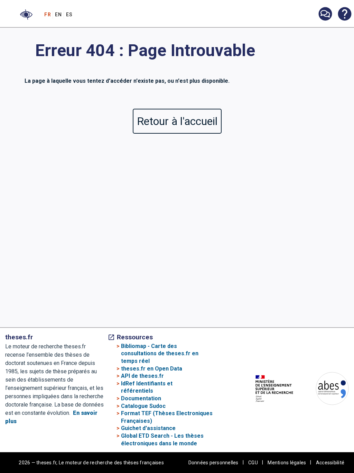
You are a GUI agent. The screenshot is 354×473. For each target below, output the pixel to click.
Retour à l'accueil (177, 121)
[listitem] (325, 14)
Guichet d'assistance (148, 428)
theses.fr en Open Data (151, 368)
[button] (26, 15)
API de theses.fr (142, 376)
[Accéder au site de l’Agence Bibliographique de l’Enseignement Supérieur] (325, 390)
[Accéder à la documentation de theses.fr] (344, 14)
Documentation (141, 398)
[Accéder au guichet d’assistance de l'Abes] (325, 14)
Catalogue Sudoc (143, 406)
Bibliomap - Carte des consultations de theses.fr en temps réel (159, 353)
